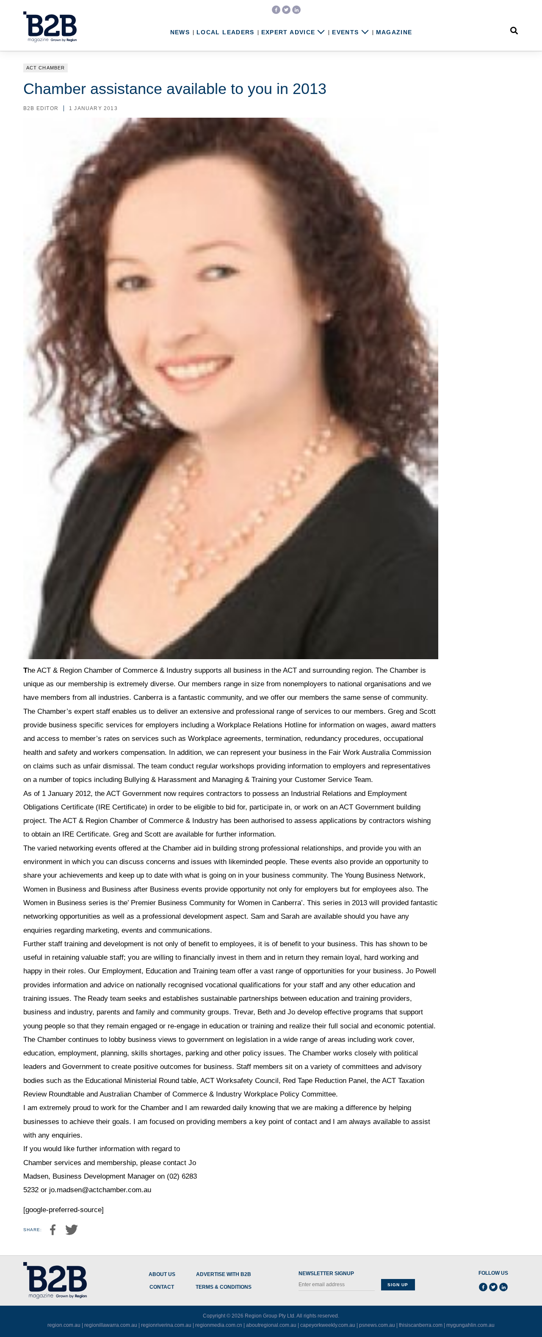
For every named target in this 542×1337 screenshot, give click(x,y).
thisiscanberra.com (420, 1325)
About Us (162, 1274)
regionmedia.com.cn (218, 1325)
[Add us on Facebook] (276, 10)
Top (509, 1312)
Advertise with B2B (223, 1274)
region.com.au (63, 1325)
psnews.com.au (377, 1325)
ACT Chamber (45, 67)
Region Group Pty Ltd (269, 1316)
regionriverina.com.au (166, 1325)
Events (345, 32)
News (180, 32)
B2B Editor (40, 108)
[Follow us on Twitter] (286, 10)
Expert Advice (288, 32)
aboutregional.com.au (271, 1325)
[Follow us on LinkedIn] (296, 10)
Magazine (394, 32)
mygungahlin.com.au (470, 1325)
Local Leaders (225, 32)
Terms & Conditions (224, 1287)
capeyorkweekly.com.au (327, 1325)
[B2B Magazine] (50, 27)
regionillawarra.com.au (110, 1325)
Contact (161, 1287)
